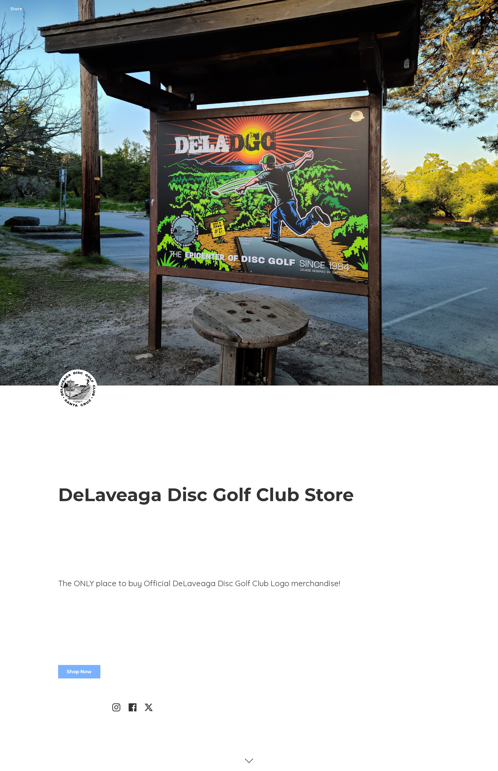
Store (16, 8)
